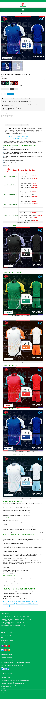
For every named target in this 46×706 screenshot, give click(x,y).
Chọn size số (25, 124)
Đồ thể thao (18, 603)
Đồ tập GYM (22, 605)
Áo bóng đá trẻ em (36, 601)
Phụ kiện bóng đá (28, 605)
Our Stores (21, 702)
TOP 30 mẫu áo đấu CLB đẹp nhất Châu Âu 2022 (18, 138)
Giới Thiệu (3, 688)
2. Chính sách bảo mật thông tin (7, 660)
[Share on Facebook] (4, 116)
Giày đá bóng (29, 603)
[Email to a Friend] (8, 116)
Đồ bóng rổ (35, 603)
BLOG (25, 702)
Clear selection (42, 79)
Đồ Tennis (17, 605)
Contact (28, 702)
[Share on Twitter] (6, 116)
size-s (7, 88)
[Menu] (1, 4)
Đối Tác (2, 692)
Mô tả (3, 124)
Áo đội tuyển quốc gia (13, 601)
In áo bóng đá (24, 603)
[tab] (3, 125)
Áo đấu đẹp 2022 (29, 601)
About (17, 702)
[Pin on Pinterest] (10, 116)
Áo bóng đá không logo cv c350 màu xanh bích (17, 128)
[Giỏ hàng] (44, 5)
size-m (12, 88)
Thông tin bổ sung (10, 124)
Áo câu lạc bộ (5, 601)
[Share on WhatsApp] (2, 116)
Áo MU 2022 (5, 603)
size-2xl (2, 88)
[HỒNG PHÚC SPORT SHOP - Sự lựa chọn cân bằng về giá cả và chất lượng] (23, 4)
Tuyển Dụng (3, 694)
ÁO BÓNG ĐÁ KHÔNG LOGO (9, 113)
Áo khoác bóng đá (11, 603)
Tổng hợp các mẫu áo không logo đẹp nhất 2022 (18, 136)
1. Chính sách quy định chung (7, 657)
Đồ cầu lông (12, 605)
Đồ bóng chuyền (6, 605)
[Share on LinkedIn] (12, 116)
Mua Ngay (10, 94)
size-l (16, 88)
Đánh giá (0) (18, 124)
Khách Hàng (3, 690)
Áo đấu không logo (21, 601)
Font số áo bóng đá (36, 605)
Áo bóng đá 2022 (37, 598)
